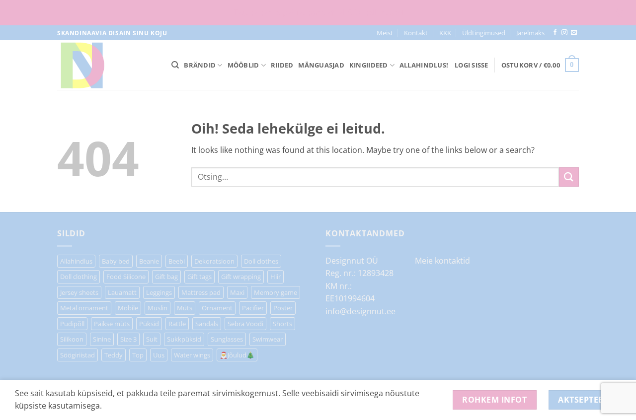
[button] (471, 65)
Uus (158, 354)
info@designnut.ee (360, 311)
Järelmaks (530, 32)
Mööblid (243, 65)
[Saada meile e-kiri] (574, 32)
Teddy (113, 354)
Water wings (192, 354)
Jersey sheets (79, 292)
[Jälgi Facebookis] (555, 32)
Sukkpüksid (184, 339)
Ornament (217, 307)
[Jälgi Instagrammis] (564, 32)
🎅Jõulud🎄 (237, 354)
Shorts (282, 323)
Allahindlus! (423, 65)
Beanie (149, 261)
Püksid (149, 323)
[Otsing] (175, 65)
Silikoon (71, 339)
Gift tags (199, 276)
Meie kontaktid (442, 260)
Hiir (275, 276)
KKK (445, 32)
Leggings (159, 292)
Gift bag (166, 276)
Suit (152, 339)
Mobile (128, 307)
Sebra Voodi (245, 323)
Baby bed (116, 261)
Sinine (102, 339)
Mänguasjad (321, 65)
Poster (283, 307)
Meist (385, 32)
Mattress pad (201, 292)
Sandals (206, 323)
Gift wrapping (241, 276)
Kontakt (416, 32)
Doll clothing (78, 276)
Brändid (200, 65)
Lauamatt (122, 292)
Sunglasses (227, 339)
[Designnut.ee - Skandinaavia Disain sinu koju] (107, 65)
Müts (184, 307)
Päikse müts (112, 323)
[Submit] (569, 177)
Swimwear (267, 339)
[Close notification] (620, 13)
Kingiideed (368, 65)
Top (138, 354)
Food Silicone (126, 276)
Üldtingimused (483, 32)
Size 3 (128, 339)
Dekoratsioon (214, 261)
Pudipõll (72, 323)
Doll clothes (261, 261)
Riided (282, 65)
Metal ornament (84, 307)
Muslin (157, 307)
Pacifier (253, 307)
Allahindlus (76, 261)
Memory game (275, 292)
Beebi (176, 261)
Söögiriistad (77, 354)
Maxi (237, 292)
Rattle (177, 323)
